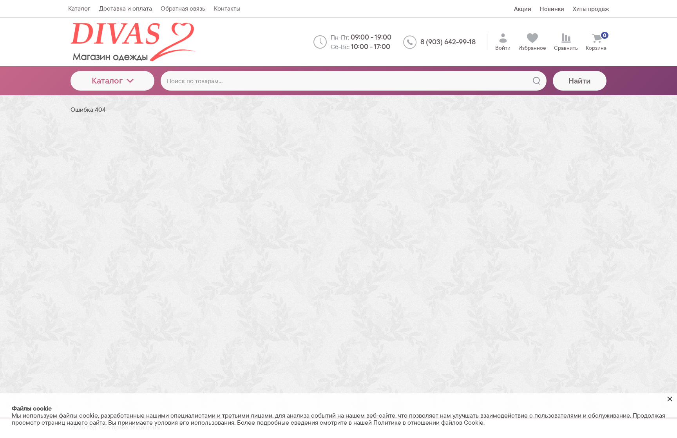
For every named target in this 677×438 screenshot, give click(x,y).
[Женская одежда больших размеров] (135, 42)
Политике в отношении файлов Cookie (428, 422)
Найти (579, 81)
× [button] (669, 398)
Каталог (107, 80)
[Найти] (536, 81)
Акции (522, 9)
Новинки (552, 9)
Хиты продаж (591, 9)
